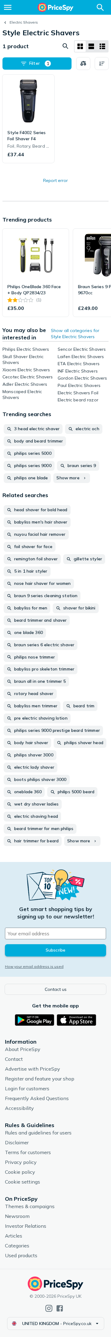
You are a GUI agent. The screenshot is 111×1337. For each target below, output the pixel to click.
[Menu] (8, 7)
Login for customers (27, 1088)
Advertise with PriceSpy (32, 1069)
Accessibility (19, 1108)
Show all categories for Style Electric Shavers (75, 333)
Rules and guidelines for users (38, 1133)
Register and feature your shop (39, 1079)
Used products (21, 1255)
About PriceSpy (22, 1049)
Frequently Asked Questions (37, 1098)
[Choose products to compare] (83, 63)
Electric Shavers (24, 22)
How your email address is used (34, 966)
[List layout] (91, 46)
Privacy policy (21, 1162)
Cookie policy (20, 1172)
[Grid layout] (80, 46)
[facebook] (60, 1308)
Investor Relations (25, 1226)
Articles (13, 1236)
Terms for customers (28, 1152)
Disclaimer (17, 1142)
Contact (14, 1059)
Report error (55, 180)
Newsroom (17, 1216)
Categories (17, 1245)
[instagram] (49, 1308)
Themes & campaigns (30, 1206)
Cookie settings (22, 1182)
